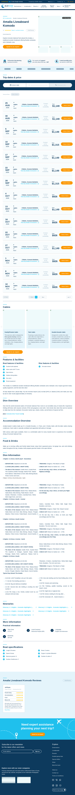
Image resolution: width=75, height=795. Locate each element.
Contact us (60, 1)
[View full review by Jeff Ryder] (14, 698)
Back (32, 297)
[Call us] (56, 780)
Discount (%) (61, 85)
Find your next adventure (67, 6)
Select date (15, 85)
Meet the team (56, 765)
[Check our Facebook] (56, 785)
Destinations (17, 6)
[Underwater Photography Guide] (24, 780)
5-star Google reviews (15, 1)
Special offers (52, 6)
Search (72, 1)
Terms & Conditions (57, 775)
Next (43, 297)
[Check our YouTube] (60, 785)
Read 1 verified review (18, 30)
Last (68, 297)
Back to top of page (58, 789)
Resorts (35, 6)
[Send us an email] (53, 780)
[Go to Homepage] (7, 6)
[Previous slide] (1, 327)
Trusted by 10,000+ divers (35, 1)
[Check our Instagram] (53, 785)
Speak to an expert (12, 46)
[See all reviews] (4, 1)
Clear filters (15, 94)
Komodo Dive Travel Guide (15, 414)
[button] (30, 104)
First (6, 297)
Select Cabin (67, 105)
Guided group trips (44, 6)
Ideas (58, 6)
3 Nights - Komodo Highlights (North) (30, 195)
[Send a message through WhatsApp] (60, 780)
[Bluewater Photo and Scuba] (8, 780)
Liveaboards (27, 6)
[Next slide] (73, 327)
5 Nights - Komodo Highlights (30, 143)
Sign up (37, 751)
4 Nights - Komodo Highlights (30, 104)
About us (50, 1)
